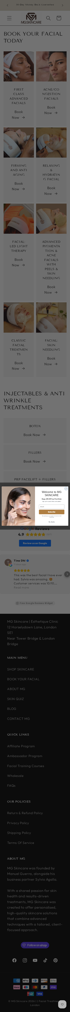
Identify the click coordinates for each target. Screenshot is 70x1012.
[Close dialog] (66, 488)
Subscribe (51, 512)
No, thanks (52, 522)
